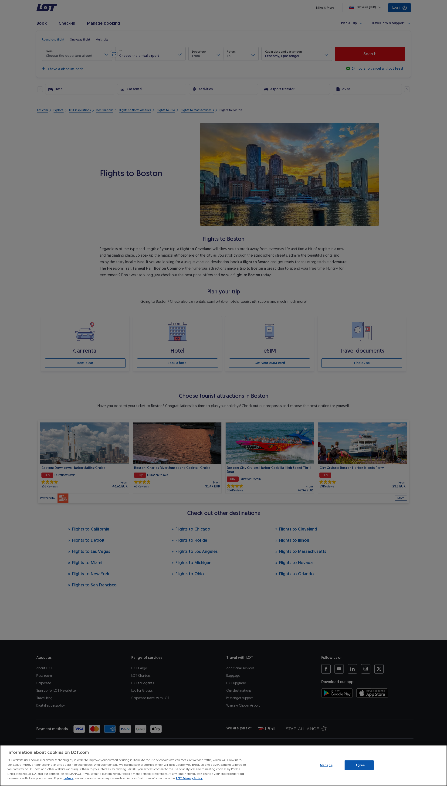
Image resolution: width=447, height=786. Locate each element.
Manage (326, 765)
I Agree (359, 765)
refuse (68, 778)
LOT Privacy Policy (189, 778)
